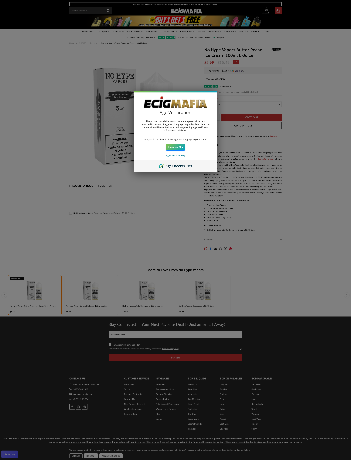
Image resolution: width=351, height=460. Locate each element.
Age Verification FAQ (175, 155)
